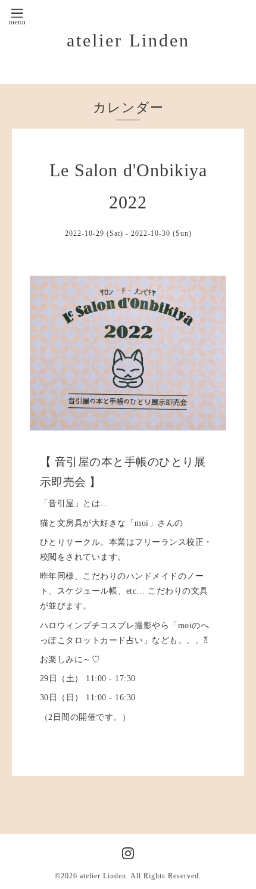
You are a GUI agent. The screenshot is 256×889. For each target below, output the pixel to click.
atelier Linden (128, 40)
